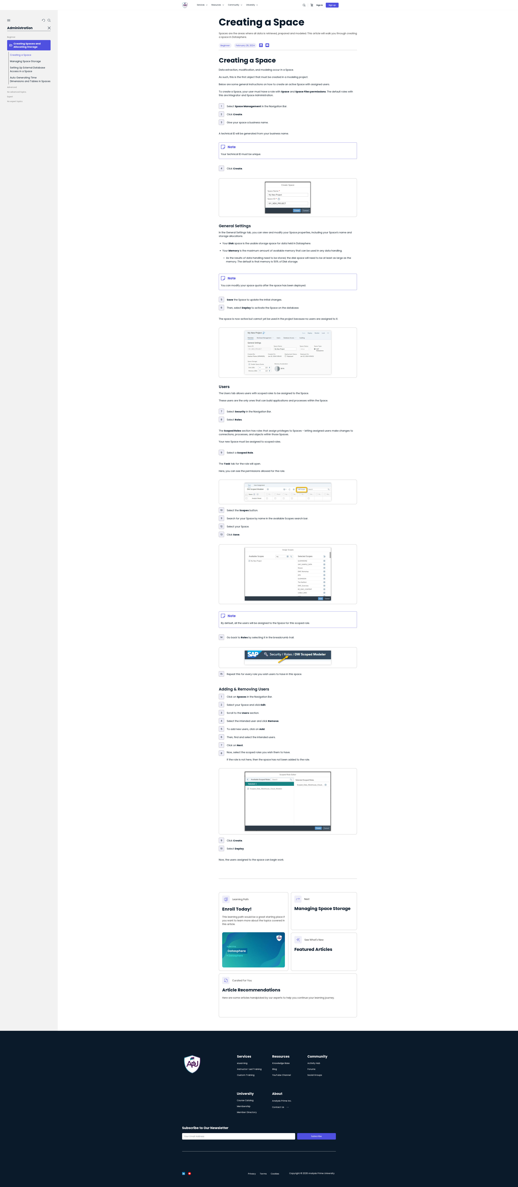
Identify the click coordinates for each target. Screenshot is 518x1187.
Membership (243, 1106)
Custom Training (245, 1075)
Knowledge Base (281, 1063)
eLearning (242, 1063)
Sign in (319, 5)
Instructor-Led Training (249, 1069)
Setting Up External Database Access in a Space (27, 69)
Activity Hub (313, 1063)
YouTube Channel (281, 1075)
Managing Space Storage (25, 61)
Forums (311, 1069)
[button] (261, 45)
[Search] (304, 5)
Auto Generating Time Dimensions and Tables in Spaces (30, 79)
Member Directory (247, 1112)
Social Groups (314, 1075)
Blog (274, 1069)
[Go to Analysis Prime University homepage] (184, 5)
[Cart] (312, 5)
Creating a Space (20, 55)
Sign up (332, 5)
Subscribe (316, 1136)
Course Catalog (245, 1100)
